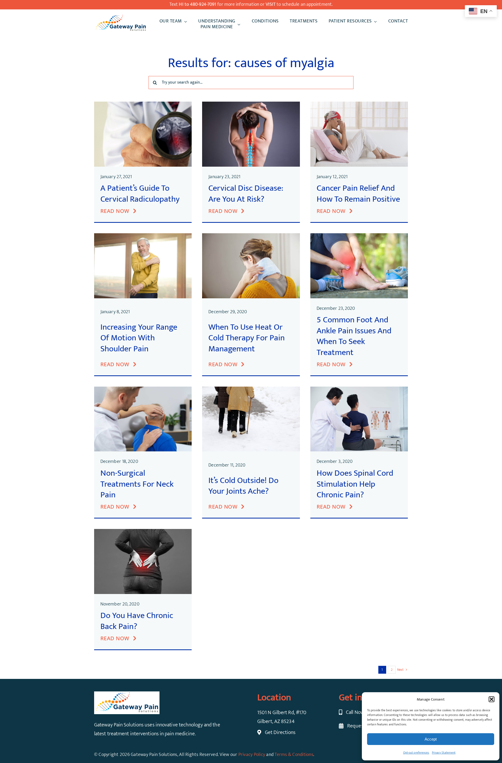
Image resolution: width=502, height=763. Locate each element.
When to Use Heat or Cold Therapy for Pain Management (246, 338)
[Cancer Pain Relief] (359, 104)
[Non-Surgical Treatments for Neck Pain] (143, 389)
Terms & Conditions (294, 755)
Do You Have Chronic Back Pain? (136, 621)
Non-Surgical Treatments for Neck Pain (137, 484)
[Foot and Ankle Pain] (359, 235)
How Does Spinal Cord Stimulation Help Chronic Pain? (355, 484)
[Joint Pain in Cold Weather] (251, 389)
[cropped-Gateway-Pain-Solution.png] (120, 16)
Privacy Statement (444, 752)
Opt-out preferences (416, 752)
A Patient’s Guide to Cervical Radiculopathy (140, 193)
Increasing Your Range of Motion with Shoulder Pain (138, 338)
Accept (431, 739)
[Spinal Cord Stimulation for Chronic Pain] (359, 389)
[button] (491, 699)
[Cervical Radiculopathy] (143, 104)
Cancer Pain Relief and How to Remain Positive (358, 193)
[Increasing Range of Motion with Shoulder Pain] (143, 235)
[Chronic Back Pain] (143, 531)
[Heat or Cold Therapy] (251, 235)
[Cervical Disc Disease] (251, 104)
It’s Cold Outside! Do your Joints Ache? (243, 486)
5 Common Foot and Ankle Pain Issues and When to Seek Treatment (354, 336)
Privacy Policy (251, 755)
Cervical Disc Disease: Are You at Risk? (245, 193)
